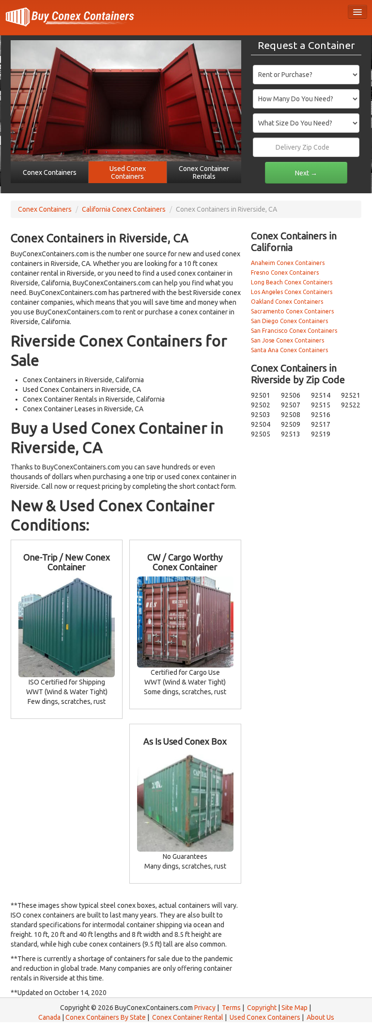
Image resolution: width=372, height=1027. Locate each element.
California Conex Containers (124, 209)
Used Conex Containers (265, 1017)
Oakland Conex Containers (287, 301)
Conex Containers (45, 209)
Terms (231, 1007)
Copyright (262, 1007)
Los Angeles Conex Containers (291, 292)
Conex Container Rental (187, 1017)
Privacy (205, 1007)
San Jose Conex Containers (287, 340)
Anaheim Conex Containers (288, 263)
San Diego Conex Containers (289, 321)
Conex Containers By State (105, 1017)
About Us (320, 1017)
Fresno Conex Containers (285, 272)
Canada (49, 1017)
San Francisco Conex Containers (294, 330)
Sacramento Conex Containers (292, 311)
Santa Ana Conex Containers (289, 350)
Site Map (294, 1007)
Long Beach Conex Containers (291, 282)
